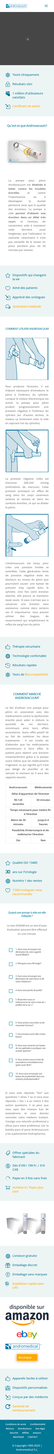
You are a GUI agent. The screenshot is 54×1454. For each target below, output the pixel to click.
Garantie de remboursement (23, 1408)
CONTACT (33, 1437)
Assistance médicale (27, 306)
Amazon (37, 1432)
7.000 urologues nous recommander (27, 892)
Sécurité (14, 1432)
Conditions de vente (15, 1424)
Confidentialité (37, 1424)
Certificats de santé (26, 106)
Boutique (25, 1357)
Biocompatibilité (36, 674)
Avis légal (40, 1428)
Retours (10, 1428)
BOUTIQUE (18, 1437)
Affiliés (25, 1432)
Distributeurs (25, 1428)
